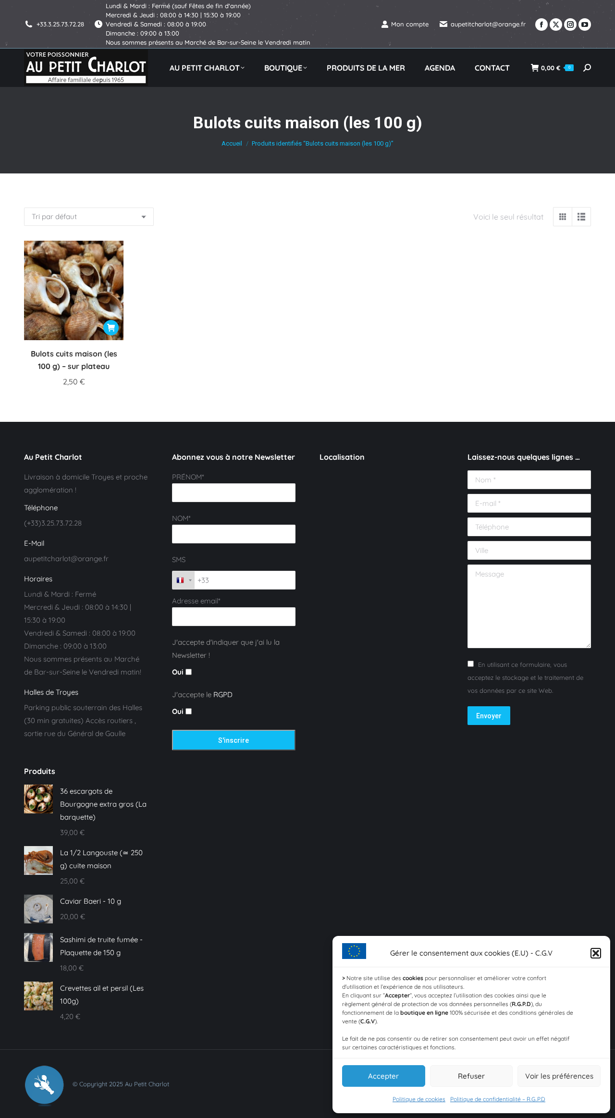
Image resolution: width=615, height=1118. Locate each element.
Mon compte (410, 24)
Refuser (471, 1076)
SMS (178, 559)
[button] (596, 953)
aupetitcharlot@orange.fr (488, 24)
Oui (178, 671)
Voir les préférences (559, 1076)
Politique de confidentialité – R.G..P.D (497, 1099)
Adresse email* (196, 600)
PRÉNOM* (188, 476)
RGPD (223, 694)
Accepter (383, 1076)
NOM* (181, 518)
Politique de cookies (419, 1099)
